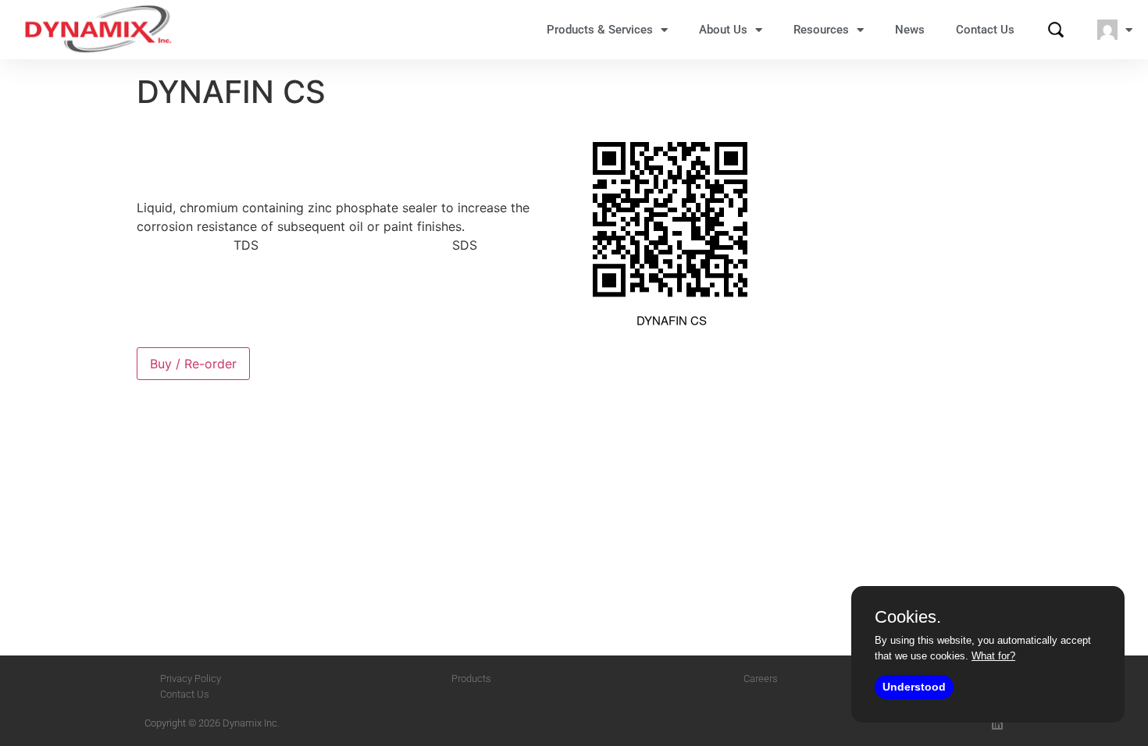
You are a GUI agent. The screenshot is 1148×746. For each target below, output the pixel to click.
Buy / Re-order (193, 363)
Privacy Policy (190, 678)
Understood (914, 686)
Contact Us (985, 30)
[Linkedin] (997, 724)
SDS (464, 245)
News (910, 30)
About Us (723, 30)
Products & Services (600, 30)
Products (471, 678)
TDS (246, 245)
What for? (993, 656)
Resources (821, 30)
